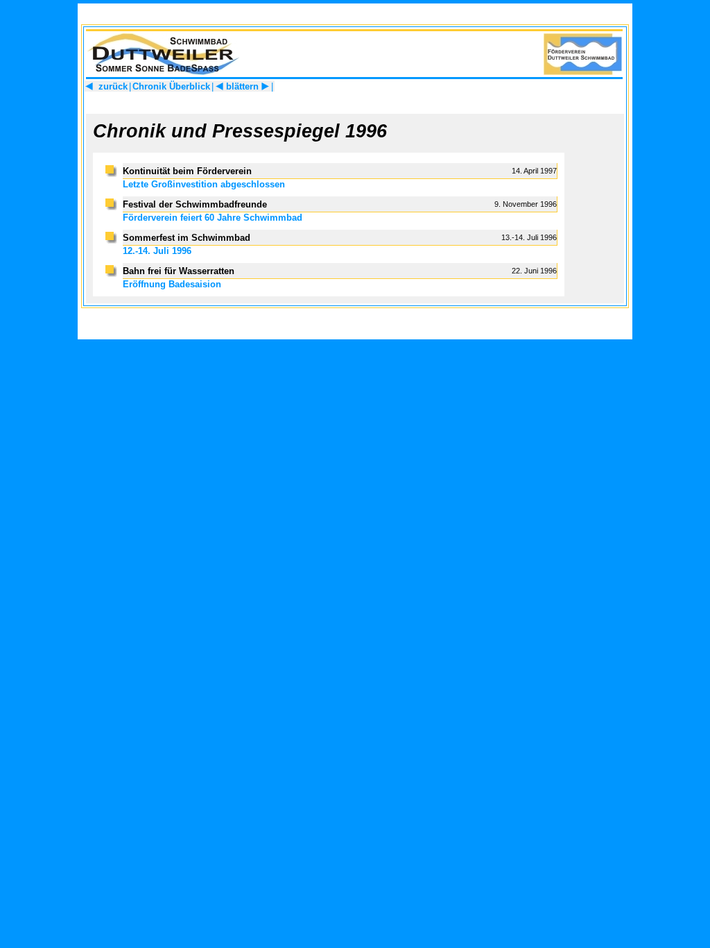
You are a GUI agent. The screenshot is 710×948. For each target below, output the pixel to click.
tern (250, 86)
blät (234, 86)
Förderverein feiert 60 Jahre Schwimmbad (212, 217)
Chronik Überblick (171, 86)
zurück (112, 86)
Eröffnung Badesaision (172, 284)
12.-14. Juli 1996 (157, 251)
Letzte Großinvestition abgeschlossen (204, 184)
